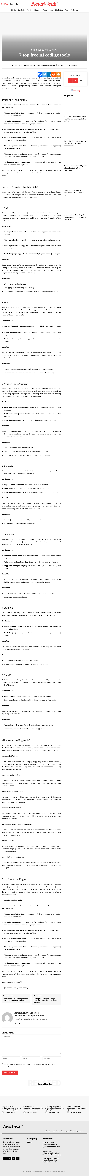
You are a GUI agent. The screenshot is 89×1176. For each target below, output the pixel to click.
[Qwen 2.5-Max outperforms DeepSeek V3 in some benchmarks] (75, 132)
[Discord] (15, 1023)
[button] (14, 4)
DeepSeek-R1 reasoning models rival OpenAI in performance (15, 1000)
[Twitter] (75, 80)
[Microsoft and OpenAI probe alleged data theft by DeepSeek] (75, 156)
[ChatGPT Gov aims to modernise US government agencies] (75, 181)
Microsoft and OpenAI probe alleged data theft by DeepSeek (75, 168)
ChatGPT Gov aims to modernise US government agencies (74, 192)
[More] (81, 80)
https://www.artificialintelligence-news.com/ (30, 1019)
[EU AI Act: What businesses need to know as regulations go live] (75, 107)
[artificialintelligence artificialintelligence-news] (7, 1018)
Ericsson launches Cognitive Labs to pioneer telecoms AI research (75, 217)
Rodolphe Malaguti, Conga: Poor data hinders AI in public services (45, 1001)
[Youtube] (17, 1158)
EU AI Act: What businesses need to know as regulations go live (75, 118)
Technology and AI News (44, 50)
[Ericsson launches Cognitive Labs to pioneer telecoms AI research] (75, 205)
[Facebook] (19, 1023)
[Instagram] (9, 1158)
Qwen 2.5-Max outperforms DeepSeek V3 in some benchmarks (75, 143)
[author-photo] (3, 1112)
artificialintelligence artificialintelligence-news (35, 65)
